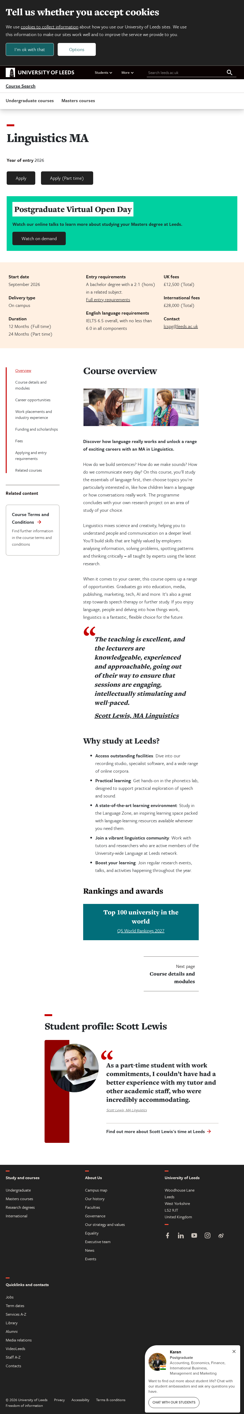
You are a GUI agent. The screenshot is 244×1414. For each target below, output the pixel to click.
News (89, 1250)
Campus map (96, 1190)
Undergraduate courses (30, 100)
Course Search (21, 86)
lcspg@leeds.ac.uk (181, 326)
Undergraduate (18, 1190)
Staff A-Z (13, 1357)
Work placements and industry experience (33, 414)
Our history (95, 1199)
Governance (95, 1216)
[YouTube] (194, 1236)
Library (12, 1323)
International (16, 1216)
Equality (92, 1233)
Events (90, 1259)
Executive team (98, 1242)
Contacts (13, 1366)
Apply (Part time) (67, 178)
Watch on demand (39, 238)
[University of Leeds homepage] (40, 72)
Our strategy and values (105, 1224)
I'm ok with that (30, 49)
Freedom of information (24, 1405)
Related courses (28, 470)
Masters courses (78, 100)
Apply (21, 178)
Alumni (12, 1331)
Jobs (10, 1297)
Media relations (19, 1340)
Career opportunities (33, 400)
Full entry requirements (108, 299)
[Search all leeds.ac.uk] (229, 73)
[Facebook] (167, 1236)
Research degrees (20, 1207)
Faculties (92, 1207)
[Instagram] (207, 1236)
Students (101, 72)
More (126, 72)
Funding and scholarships (36, 429)
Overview (23, 370)
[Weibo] (221, 1236)
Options (76, 49)
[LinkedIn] (181, 1236)
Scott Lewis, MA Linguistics (136, 715)
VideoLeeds (15, 1348)
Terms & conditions (110, 1399)
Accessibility (80, 1399)
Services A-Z (16, 1314)
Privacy (59, 1399)
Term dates (15, 1305)
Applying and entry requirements (31, 455)
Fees (19, 441)
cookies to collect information (49, 26)
